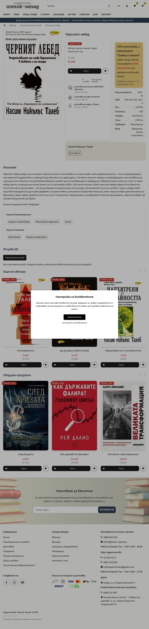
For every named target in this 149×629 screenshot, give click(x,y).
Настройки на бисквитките (74, 323)
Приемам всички (75, 317)
